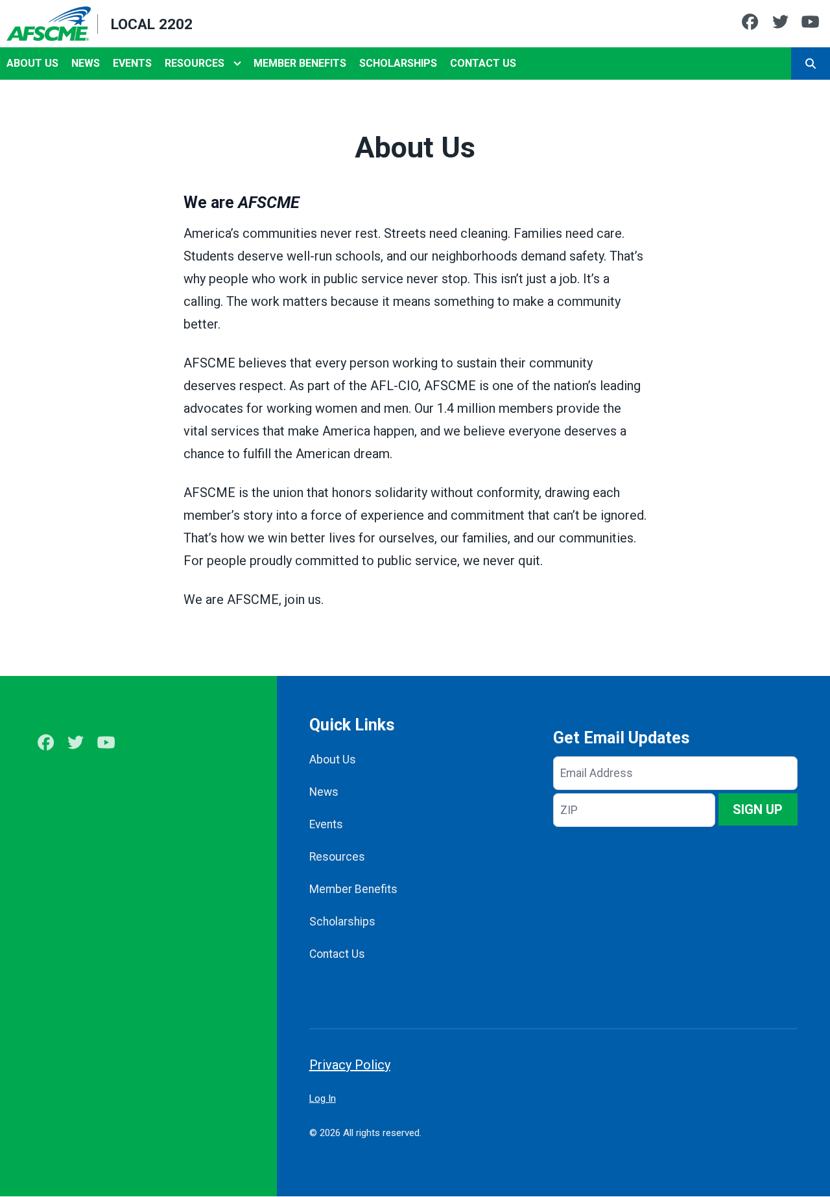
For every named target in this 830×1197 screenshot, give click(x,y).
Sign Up (758, 809)
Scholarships (398, 63)
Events (132, 63)
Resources (194, 63)
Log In (322, 1098)
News (85, 63)
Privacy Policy (349, 1065)
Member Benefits (300, 63)
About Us (32, 63)
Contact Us (483, 63)
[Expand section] (237, 63)
